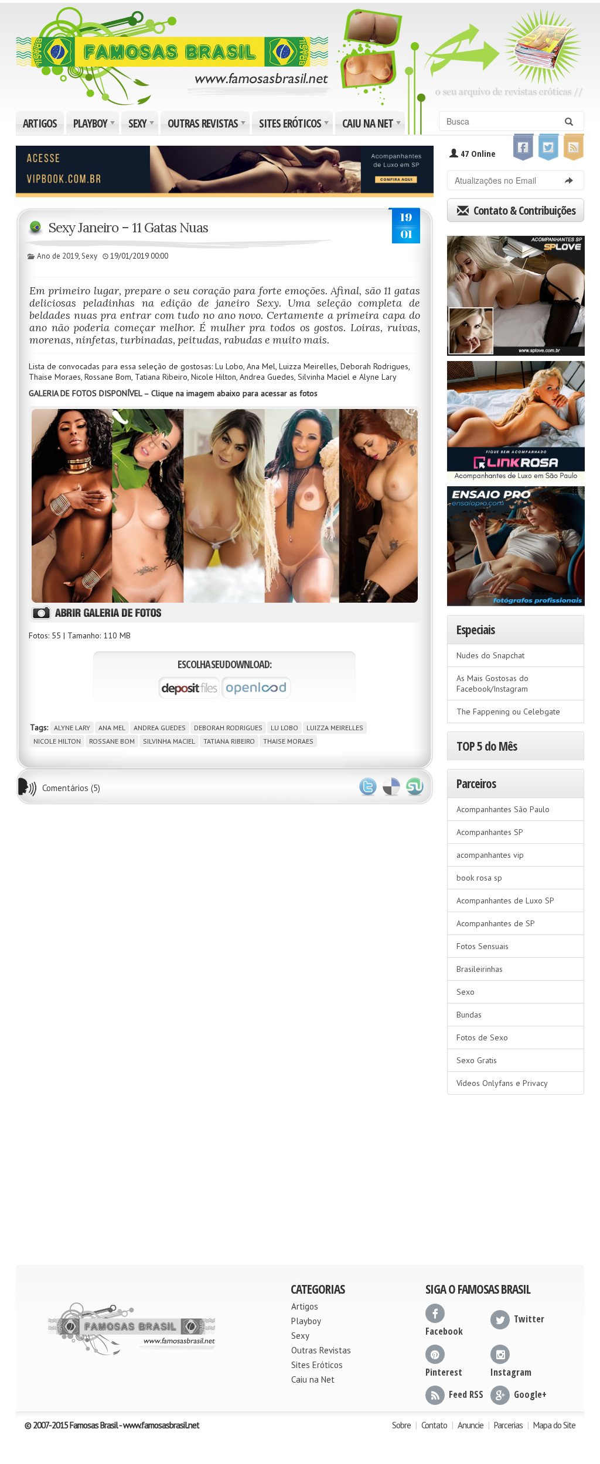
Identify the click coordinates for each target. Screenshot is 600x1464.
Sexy (142, 125)
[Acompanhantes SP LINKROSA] (516, 417)
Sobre (401, 1425)
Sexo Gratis (476, 1060)
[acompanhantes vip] (225, 170)
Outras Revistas (208, 125)
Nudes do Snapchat (490, 655)
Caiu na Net (372, 125)
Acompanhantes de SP (495, 923)
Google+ (530, 1394)
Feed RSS (466, 1394)
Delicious (391, 787)
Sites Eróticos (295, 125)
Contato (434, 1425)
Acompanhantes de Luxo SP (505, 900)
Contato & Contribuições (523, 210)
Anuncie (470, 1425)
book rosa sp (479, 877)
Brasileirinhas (479, 969)
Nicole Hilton (57, 741)
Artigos (40, 123)
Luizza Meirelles (334, 727)
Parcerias (508, 1425)
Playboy (95, 125)
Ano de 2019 (58, 256)
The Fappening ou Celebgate (508, 711)
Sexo (465, 992)
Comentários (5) (71, 787)
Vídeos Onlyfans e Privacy (502, 1083)
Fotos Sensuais (482, 946)
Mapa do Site (554, 1425)
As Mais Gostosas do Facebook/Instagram (492, 683)
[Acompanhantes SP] (516, 292)
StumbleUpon (415, 787)
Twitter (368, 787)
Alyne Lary (72, 727)
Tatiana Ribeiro (229, 741)
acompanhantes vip (490, 855)
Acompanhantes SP (489, 832)
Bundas (469, 1014)
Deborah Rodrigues (228, 727)
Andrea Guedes (160, 727)
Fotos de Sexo (482, 1037)
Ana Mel (111, 727)
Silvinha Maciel (169, 741)
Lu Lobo (284, 727)
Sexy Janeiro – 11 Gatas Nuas (128, 227)
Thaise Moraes (288, 741)
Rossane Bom (112, 741)
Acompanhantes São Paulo (503, 809)
